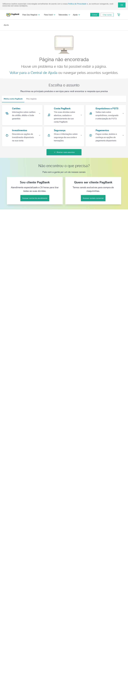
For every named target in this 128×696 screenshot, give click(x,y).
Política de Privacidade (77, 4)
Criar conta (107, 15)
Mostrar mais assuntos (66, 152)
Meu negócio (31, 99)
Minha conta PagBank (13, 99)
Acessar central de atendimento (34, 198)
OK (121, 5)
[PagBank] (13, 15)
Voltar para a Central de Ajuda (33, 73)
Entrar (94, 15)
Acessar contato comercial (93, 198)
